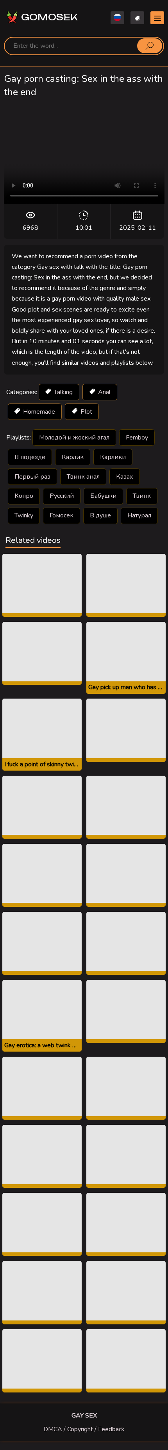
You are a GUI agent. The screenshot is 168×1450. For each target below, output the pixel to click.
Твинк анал (83, 476)
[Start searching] (149, 45)
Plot (85, 411)
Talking (62, 392)
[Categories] (157, 17)
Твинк (142, 496)
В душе (100, 515)
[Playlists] (137, 17)
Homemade (38, 411)
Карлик (73, 457)
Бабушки (103, 496)
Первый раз (32, 476)
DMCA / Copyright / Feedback (84, 1429)
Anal (104, 392)
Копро (23, 496)
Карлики (113, 457)
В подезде (29, 457)
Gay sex (84, 1415)
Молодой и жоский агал (74, 437)
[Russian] (117, 17)
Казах (124, 476)
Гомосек (61, 515)
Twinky (23, 515)
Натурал (139, 515)
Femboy (137, 437)
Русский (62, 496)
